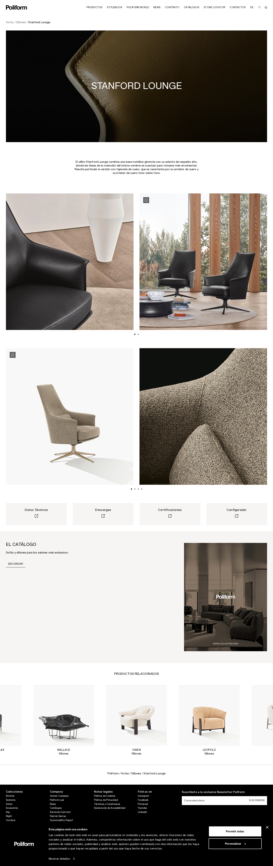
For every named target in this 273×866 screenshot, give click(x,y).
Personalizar (233, 843)
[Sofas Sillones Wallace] (63, 715)
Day (8, 812)
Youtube (142, 808)
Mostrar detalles (59, 858)
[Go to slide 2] (138, 334)
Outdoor (11, 820)
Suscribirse (257, 800)
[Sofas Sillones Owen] (136, 715)
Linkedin (142, 812)
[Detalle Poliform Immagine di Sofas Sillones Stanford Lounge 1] (13, 355)
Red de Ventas (58, 816)
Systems (10, 800)
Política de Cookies (104, 796)
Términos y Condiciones (107, 804)
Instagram (143, 796)
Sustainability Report (61, 820)
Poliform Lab (57, 800)
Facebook (143, 800)
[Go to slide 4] (141, 489)
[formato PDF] (225, 596)
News (53, 804)
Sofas (9, 804)
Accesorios (12, 808)
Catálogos (55, 808)
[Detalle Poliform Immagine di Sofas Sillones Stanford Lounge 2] (146, 200)
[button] (15, 690)
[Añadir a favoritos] (259, 7)
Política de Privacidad (106, 800)
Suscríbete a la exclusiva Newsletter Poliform (213, 792)
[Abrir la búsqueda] (266, 7)
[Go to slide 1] (134, 334)
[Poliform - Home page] (16, 7)
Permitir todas (235, 831)
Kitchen (10, 796)
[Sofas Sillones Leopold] (209, 715)
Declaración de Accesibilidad (109, 808)
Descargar (15, 564)
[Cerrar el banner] (267, 827)
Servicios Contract (60, 812)
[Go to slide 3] (138, 489)
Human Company (59, 796)
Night (9, 816)
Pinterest (143, 804)
